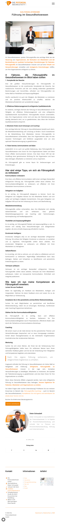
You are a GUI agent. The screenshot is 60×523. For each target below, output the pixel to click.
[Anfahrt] (46, 482)
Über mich (26, 484)
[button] (3, 519)
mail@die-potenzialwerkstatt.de (14, 489)
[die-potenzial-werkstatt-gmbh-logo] (15, 3)
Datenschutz (47, 513)
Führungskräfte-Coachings (32, 391)
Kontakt (26, 488)
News (25, 486)
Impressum (38, 513)
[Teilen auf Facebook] (11, 450)
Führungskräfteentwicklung (30, 482)
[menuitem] (52, 3)
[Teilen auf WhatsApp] (24, 450)
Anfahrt (43, 471)
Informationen (29, 471)
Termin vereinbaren (12, 404)
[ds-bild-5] (30, 37)
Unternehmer (35, 12)
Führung (27, 12)
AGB (53, 513)
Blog (21, 12)
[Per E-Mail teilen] (48, 450)
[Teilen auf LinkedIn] (36, 450)
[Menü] (52, 3)
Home (25, 478)
